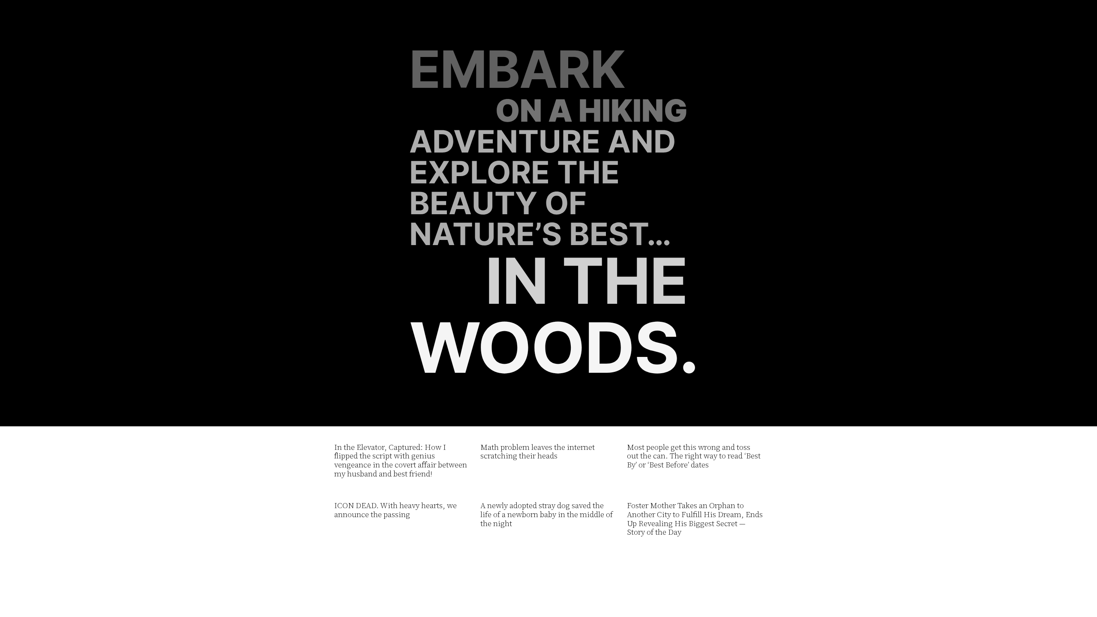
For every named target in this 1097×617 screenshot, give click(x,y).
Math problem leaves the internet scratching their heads (537, 452)
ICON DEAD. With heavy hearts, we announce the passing (395, 510)
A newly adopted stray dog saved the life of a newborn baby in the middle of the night (546, 514)
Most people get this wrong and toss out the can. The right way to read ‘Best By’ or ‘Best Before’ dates (694, 456)
